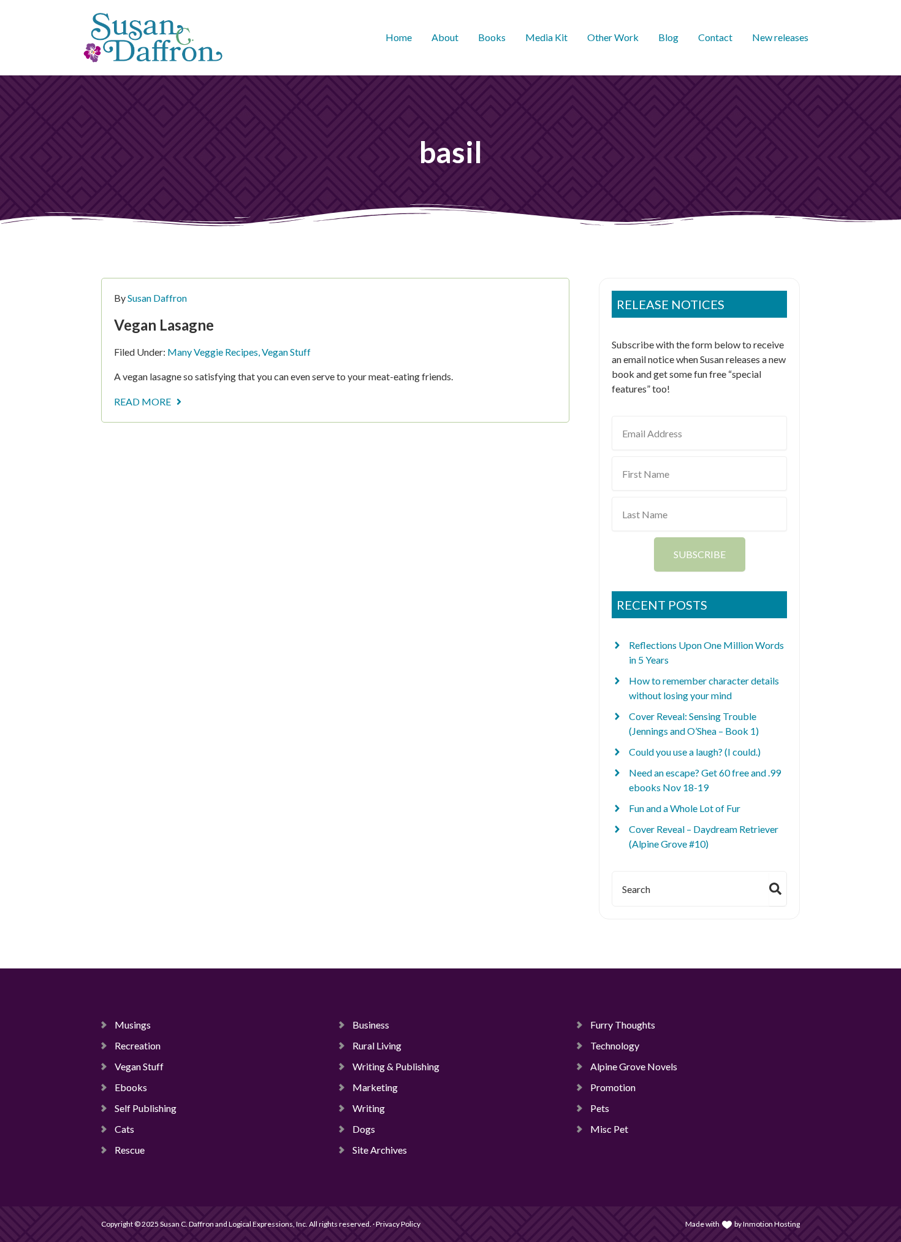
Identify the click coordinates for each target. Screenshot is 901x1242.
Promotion (613, 1087)
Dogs (363, 1129)
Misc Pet (609, 1129)
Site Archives (379, 1150)
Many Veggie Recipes (212, 352)
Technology (614, 1045)
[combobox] (688, 889)
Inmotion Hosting (771, 1224)
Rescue (130, 1150)
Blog (668, 37)
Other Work (613, 37)
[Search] (777, 889)
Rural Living (376, 1045)
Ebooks (131, 1087)
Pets (599, 1108)
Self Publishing (146, 1108)
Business (370, 1024)
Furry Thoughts (622, 1024)
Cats (124, 1129)
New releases (780, 37)
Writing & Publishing (395, 1066)
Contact (715, 37)
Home (399, 37)
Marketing (375, 1087)
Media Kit (546, 37)
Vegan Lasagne (164, 325)
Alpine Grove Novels (633, 1066)
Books (492, 37)
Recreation (138, 1045)
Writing (368, 1108)
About (444, 37)
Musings (133, 1024)
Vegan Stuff (286, 352)
